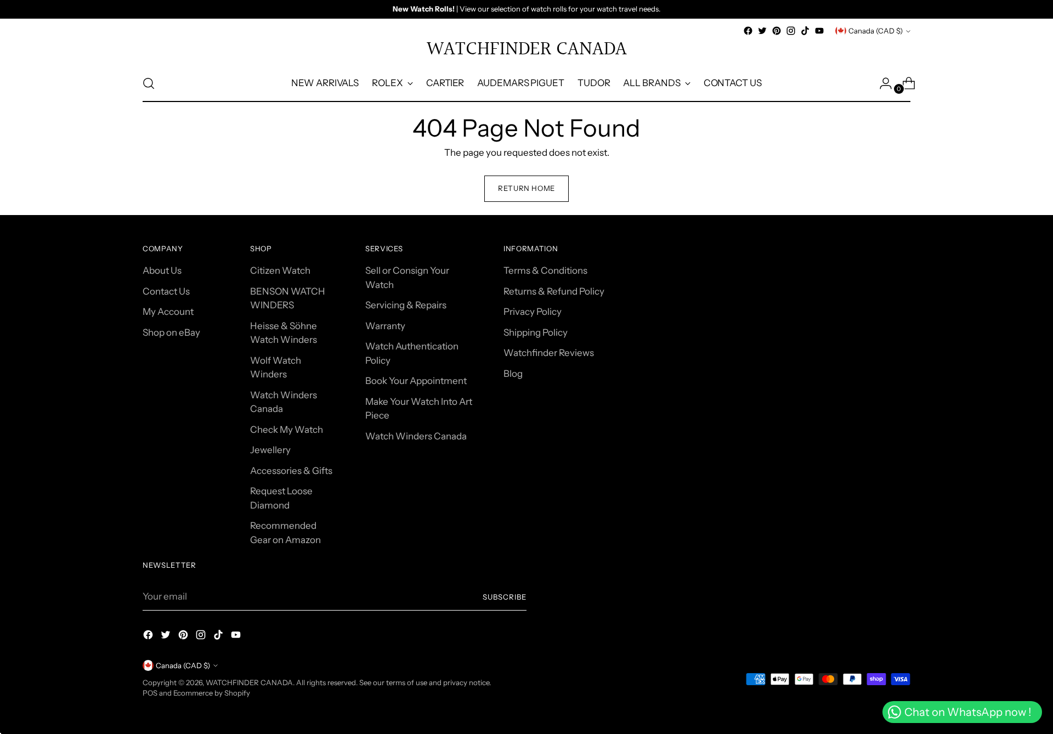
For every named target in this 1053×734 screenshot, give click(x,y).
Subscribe (504, 596)
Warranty (385, 325)
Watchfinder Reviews (548, 352)
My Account (168, 311)
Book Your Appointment (416, 380)
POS (150, 692)
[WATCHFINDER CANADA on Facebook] (748, 31)
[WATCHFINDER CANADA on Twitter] (762, 31)
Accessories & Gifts (291, 470)
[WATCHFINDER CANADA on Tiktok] (805, 31)
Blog (513, 373)
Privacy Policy (532, 311)
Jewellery (270, 449)
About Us (162, 270)
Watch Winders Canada (416, 436)
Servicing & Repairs (405, 305)
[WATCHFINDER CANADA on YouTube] (819, 31)
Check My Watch (286, 429)
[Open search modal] (149, 83)
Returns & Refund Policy (553, 291)
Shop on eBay (171, 332)
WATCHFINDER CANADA (249, 682)
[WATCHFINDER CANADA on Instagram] (791, 31)
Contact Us (166, 291)
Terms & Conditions (545, 270)
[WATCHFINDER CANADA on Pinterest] (777, 31)
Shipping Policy (535, 332)
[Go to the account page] (881, 83)
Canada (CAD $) (875, 30)
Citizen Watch (280, 270)
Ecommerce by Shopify (211, 692)
